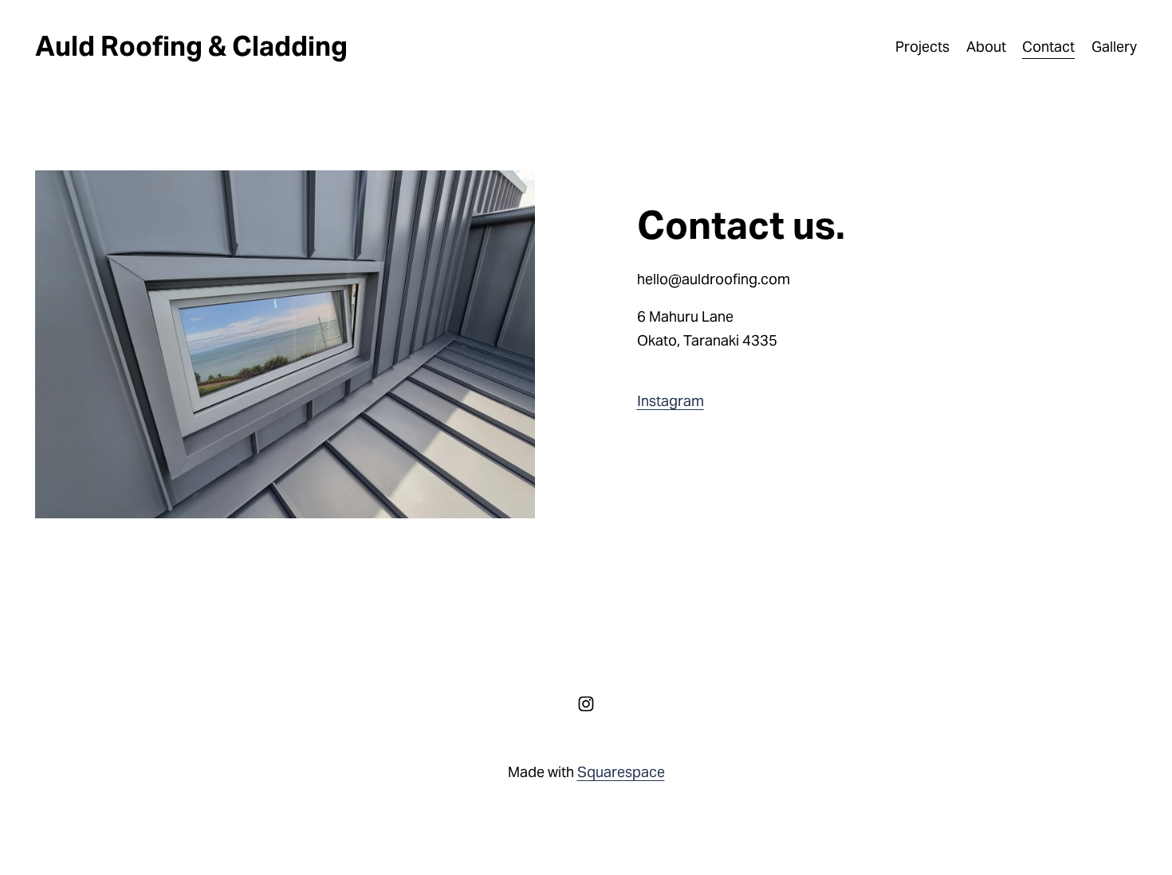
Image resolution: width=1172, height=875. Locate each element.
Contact (1048, 46)
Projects (922, 46)
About (986, 46)
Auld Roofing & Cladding (191, 46)
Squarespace (621, 772)
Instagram (670, 401)
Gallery (1114, 46)
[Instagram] (586, 704)
